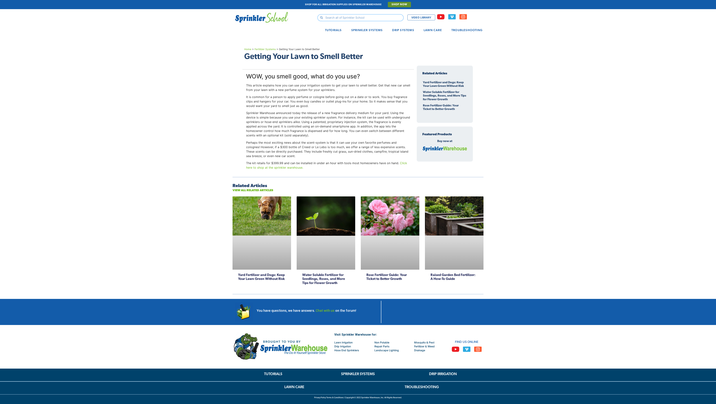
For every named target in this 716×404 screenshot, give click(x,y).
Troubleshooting (467, 30)
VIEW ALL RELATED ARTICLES (253, 190)
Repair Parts (382, 346)
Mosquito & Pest (424, 342)
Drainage (419, 350)
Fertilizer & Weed (424, 346)
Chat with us (325, 311)
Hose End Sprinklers (346, 350)
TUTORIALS (273, 374)
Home (247, 49)
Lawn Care (433, 30)
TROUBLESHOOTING (422, 387)
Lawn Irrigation (343, 342)
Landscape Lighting (386, 350)
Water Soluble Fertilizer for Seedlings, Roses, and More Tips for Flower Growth (444, 96)
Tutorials (333, 30)
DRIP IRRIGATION (443, 374)
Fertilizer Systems (265, 49)
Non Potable (381, 342)
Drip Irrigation (342, 346)
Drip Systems (403, 30)
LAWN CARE (294, 387)
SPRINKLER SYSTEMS (358, 374)
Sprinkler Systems (367, 30)
